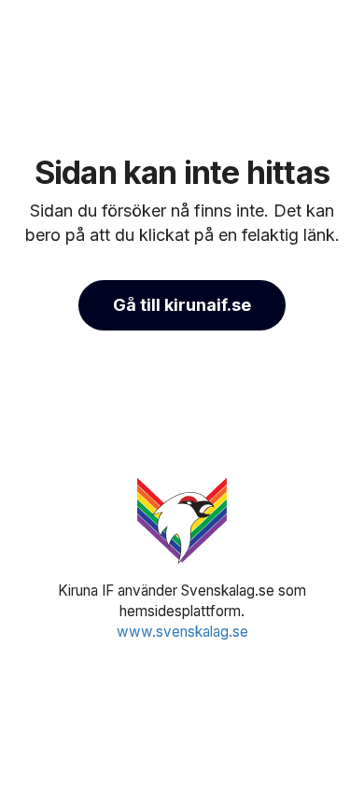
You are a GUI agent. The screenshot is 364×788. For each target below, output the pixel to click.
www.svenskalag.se (182, 631)
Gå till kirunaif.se (182, 305)
